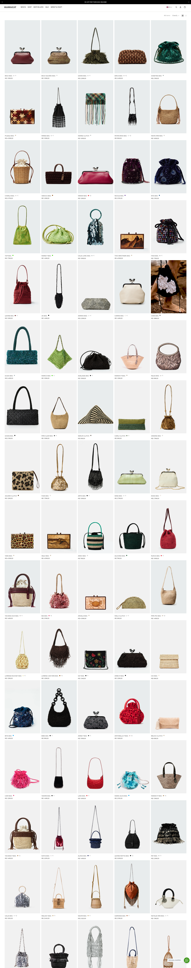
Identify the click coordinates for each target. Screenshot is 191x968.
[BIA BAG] (59, 586)
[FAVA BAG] (168, 226)
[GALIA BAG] (22, 886)
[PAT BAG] (168, 826)
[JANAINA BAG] (168, 406)
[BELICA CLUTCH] (168, 706)
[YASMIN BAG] (59, 766)
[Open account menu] (180, 7)
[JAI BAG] (59, 286)
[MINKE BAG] (59, 106)
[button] (169, 7)
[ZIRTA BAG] (95, 466)
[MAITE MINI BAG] (168, 106)
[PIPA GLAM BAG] (59, 406)
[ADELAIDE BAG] (95, 346)
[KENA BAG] (132, 466)
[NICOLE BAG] (132, 166)
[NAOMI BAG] (95, 886)
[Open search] (176, 7)
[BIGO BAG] (22, 46)
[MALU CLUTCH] (132, 586)
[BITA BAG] (22, 706)
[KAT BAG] (95, 646)
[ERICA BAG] (132, 46)
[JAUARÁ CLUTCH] (22, 466)
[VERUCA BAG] (59, 166)
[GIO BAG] (168, 646)
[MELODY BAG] (59, 886)
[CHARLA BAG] (22, 166)
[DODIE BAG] (22, 406)
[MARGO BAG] (59, 346)
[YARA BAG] (22, 526)
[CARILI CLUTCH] (132, 406)
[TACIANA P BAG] (22, 826)
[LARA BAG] (95, 766)
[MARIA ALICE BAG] (132, 766)
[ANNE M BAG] (132, 646)
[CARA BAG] (168, 286)
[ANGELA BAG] (95, 586)
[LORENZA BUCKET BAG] (22, 646)
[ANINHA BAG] (95, 286)
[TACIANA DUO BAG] (22, 586)
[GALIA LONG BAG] (95, 226)
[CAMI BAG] (22, 766)
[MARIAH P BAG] (132, 346)
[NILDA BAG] (168, 346)
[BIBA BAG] (59, 706)
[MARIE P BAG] (59, 226)
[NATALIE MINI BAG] (168, 886)
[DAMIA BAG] (95, 46)
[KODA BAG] (168, 466)
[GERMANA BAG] (132, 886)
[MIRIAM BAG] (95, 166)
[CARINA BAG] (132, 286)
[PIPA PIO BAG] (168, 586)
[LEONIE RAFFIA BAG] (132, 826)
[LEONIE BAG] (22, 286)
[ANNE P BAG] (95, 706)
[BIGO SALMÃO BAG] (59, 46)
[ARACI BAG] (95, 526)
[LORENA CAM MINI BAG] (59, 646)
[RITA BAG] (168, 166)
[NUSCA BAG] (168, 526)
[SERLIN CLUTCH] (95, 406)
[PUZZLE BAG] (22, 106)
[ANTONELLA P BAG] (132, 706)
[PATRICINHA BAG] (132, 106)
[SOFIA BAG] (59, 826)
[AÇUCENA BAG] (132, 526)
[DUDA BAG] (22, 346)
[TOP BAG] (22, 226)
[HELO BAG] (59, 526)
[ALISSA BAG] (95, 826)
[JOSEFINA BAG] (168, 46)
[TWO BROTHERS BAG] (132, 226)
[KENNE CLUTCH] (95, 106)
